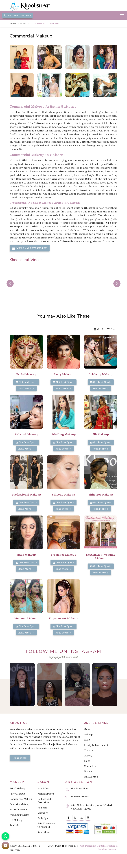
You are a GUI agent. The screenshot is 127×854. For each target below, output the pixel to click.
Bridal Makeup (17, 788)
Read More (25, 388)
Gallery (88, 755)
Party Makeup (17, 793)
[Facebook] (68, 817)
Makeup (25, 23)
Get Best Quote (27, 382)
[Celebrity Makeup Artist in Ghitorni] (49, 85)
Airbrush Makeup (19, 809)
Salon (87, 739)
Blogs (87, 760)
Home (13, 23)
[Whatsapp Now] (5, 836)
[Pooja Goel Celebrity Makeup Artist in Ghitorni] (22, 85)
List (113, 329)
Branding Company (107, 849)
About (87, 729)
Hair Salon (43, 788)
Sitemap (88, 771)
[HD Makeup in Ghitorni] (100, 412)
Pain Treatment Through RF (46, 825)
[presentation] (10, 283)
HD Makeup (16, 820)
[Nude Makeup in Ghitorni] (26, 532)
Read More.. (16, 825)
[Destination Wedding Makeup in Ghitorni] (100, 532)
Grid (100, 329)
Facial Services (45, 793)
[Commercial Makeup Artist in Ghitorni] (49, 57)
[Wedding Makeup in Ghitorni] (63, 412)
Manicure (42, 812)
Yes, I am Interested (31, 248)
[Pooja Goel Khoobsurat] (22, 684)
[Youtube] (81, 817)
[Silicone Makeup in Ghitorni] (63, 472)
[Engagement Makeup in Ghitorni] (63, 596)
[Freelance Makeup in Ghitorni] (63, 532)
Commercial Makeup (21, 798)
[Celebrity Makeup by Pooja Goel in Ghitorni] (105, 57)
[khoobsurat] (36, 6)
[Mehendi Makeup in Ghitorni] (26, 596)
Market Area (91, 776)
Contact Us (90, 766)
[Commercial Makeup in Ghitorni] (22, 57)
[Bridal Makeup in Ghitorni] (26, 352)
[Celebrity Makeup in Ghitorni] (105, 85)
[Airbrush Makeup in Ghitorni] (26, 412)
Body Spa (42, 818)
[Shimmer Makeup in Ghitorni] (100, 472)
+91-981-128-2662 (19, 15)
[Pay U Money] (105, 829)
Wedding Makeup (19, 814)
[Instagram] (88, 817)
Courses (88, 750)
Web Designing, (88, 845)
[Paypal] (77, 829)
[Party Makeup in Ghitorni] (63, 352)
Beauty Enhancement (96, 745)
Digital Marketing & (107, 845)
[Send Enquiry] (5, 845)
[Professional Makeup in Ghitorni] (26, 472)
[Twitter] (75, 817)
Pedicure (42, 807)
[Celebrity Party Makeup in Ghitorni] (77, 85)
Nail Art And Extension (44, 800)
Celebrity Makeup (19, 804)
